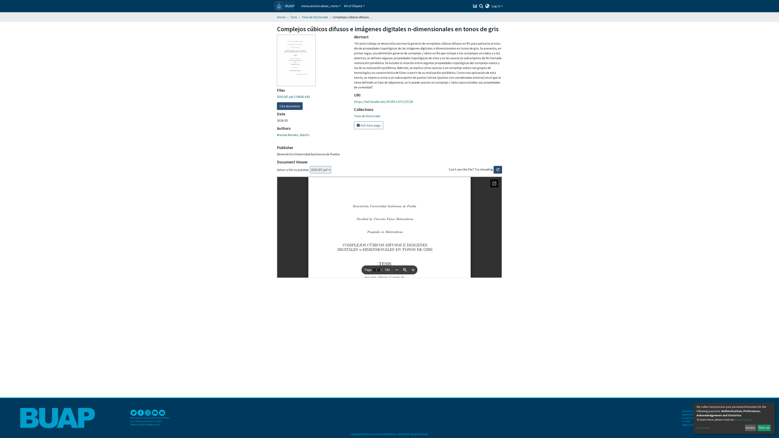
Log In (496, 6)
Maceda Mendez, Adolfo (293, 135)
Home (281, 17)
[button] (487, 6)
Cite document (290, 106)
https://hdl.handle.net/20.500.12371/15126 (383, 102)
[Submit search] (481, 6)
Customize (703, 427)
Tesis (293, 17)
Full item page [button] (370, 125)
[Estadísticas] (476, 6)
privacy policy (743, 419)
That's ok (764, 427)
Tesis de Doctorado (315, 17)
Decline (750, 427)
